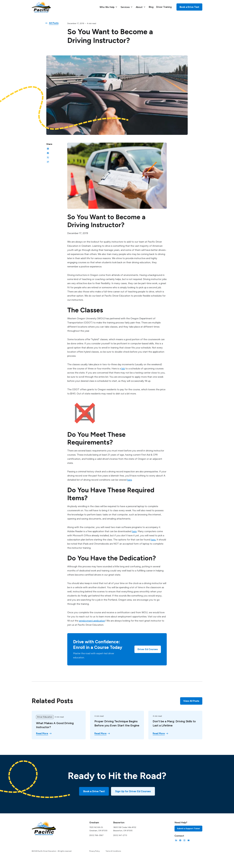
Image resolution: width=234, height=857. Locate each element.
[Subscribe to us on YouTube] (188, 840)
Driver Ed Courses (148, 649)
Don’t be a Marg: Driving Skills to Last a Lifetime (174, 723)
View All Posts (191, 701)
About (139, 7)
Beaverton (118, 822)
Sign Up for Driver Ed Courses (133, 791)
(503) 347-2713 (120, 835)
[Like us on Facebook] (180, 840)
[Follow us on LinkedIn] (176, 840)
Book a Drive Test (94, 791)
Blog (151, 7)
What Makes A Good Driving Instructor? (55, 725)
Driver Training (164, 7)
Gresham (94, 822)
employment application (92, 620)
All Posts (53, 23)
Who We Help (107, 7)
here (129, 479)
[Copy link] (47, 161)
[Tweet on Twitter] (47, 157)
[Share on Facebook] (47, 153)
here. (153, 539)
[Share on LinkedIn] (47, 148)
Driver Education (45, 717)
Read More (42, 733)
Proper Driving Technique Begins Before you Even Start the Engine (116, 723)
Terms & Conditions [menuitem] (113, 851)
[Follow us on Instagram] (184, 840)
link (123, 368)
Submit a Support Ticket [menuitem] (188, 828)
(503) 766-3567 (96, 835)
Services (125, 7)
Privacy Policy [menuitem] (94, 851)
